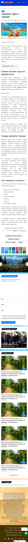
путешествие (19, 511)
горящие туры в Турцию (14, 236)
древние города (9, 505)
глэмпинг (16, 500)
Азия (21, 8)
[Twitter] (6, 248)
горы (22, 500)
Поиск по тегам (18, 532)
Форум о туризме (8, 530)
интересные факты (10, 508)
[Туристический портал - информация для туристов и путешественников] (7, 2)
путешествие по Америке (14, 514)
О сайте (15, 530)
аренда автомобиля (9, 497)
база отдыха (20, 497)
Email (3, 304)
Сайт (2, 310)
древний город (20, 505)
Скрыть (15, 66)
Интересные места (18, 494)
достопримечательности (14, 502)
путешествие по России (9, 517)
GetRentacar (8, 494)
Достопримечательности (13, 8)
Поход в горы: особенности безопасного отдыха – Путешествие (14, 265)
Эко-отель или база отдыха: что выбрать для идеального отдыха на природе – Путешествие (13, 373)
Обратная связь (9, 532)
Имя (2, 299)
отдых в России (9, 511)
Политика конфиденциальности (14, 535)
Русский (17, 541)
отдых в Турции (11, 242)
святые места (21, 517)
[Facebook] (2, 248)
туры (20, 242)
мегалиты (20, 508)
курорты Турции (14, 239)
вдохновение (7, 500)
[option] (14, 264)
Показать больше (14, 475)
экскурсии (14, 520)
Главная (4, 8)
